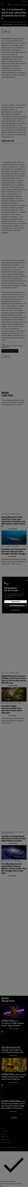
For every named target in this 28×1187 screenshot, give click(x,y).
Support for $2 (15, 601)
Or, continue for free (15, 610)
